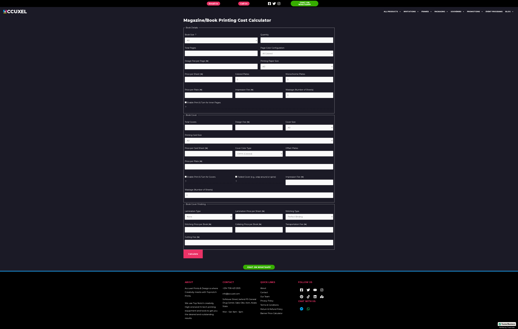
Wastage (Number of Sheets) (299, 90)
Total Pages (190, 48)
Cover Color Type (243, 148)
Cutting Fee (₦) (192, 237)
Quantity (264, 34)
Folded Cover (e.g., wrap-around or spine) (256, 177)
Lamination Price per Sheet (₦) (250, 211)
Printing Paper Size (269, 61)
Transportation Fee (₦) (296, 224)
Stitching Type (292, 211)
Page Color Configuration (272, 48)
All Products (391, 12)
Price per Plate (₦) (193, 90)
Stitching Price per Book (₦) (198, 224)
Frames (425, 12)
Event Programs (494, 12)
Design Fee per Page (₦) (196, 61)
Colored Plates (242, 74)
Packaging (439, 12)
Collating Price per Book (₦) (248, 224)
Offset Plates (292, 148)
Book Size (190, 34)
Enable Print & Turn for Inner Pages (204, 102)
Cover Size (291, 122)
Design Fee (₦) (242, 122)
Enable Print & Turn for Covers (201, 177)
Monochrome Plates (295, 74)
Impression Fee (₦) (244, 90)
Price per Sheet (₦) (194, 74)
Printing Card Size (193, 135)
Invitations (410, 12)
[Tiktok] (308, 296)
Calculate (193, 254)
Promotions (473, 12)
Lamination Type (193, 211)
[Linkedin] (315, 296)
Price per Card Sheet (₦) (196, 148)
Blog (508, 12)
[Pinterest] (301, 296)
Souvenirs (456, 12)
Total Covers (190, 122)
